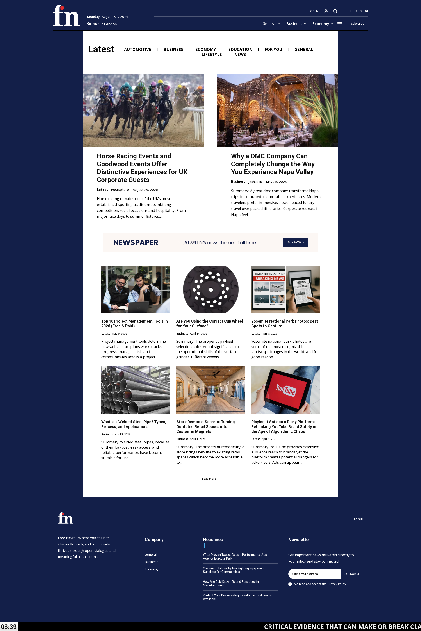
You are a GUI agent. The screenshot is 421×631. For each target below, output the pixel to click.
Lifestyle (212, 54)
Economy (205, 49)
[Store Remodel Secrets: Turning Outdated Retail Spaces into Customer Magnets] (210, 390)
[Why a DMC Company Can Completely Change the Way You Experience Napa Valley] (277, 110)
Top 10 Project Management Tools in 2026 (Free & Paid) (134, 323)
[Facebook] (350, 11)
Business (173, 49)
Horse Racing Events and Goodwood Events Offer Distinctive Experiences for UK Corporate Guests (142, 168)
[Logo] (66, 15)
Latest (102, 189)
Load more (209, 479)
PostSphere (120, 189)
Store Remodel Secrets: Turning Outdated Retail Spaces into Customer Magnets (205, 426)
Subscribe (352, 574)
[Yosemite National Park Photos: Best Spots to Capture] (285, 289)
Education (240, 49)
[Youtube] (366, 11)
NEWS (240, 54)
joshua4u (255, 181)
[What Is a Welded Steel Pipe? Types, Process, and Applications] (135, 390)
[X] (361, 11)
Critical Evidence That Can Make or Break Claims (316, 626)
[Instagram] (356, 11)
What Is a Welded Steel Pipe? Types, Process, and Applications (133, 424)
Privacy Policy (337, 584)
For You (273, 49)
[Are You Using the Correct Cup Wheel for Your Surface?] (210, 289)
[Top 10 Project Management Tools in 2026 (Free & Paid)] (135, 289)
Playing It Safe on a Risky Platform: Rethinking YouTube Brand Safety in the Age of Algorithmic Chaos (283, 426)
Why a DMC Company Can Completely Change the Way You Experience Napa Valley (273, 164)
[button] (335, 11)
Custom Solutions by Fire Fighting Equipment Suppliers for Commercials (234, 570)
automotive (137, 49)
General (303, 49)
